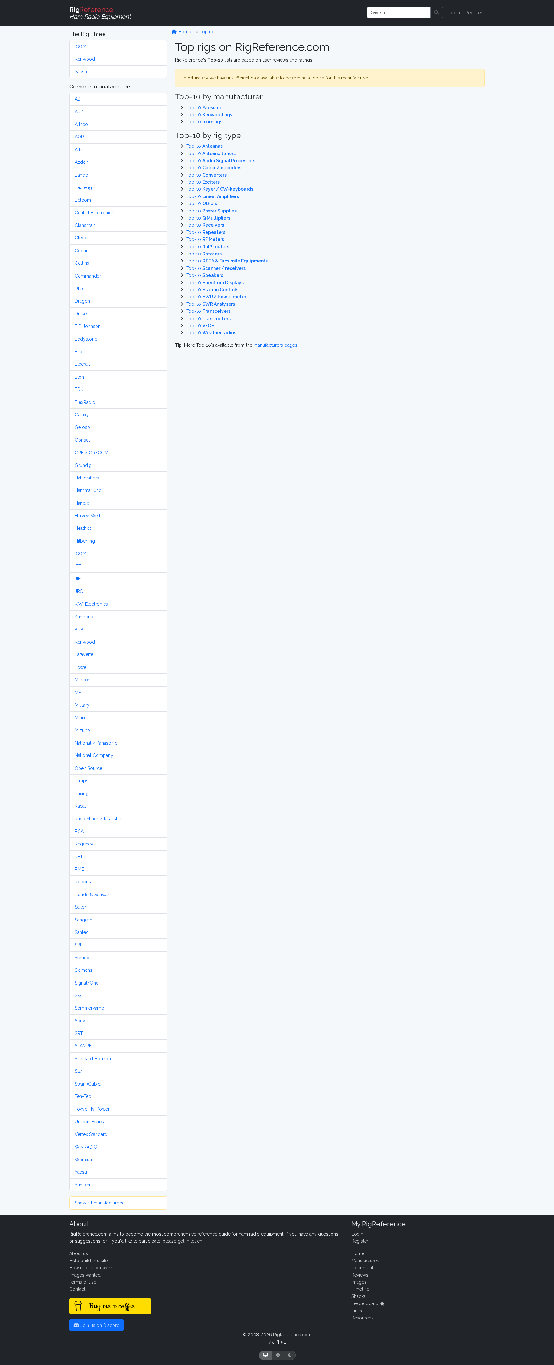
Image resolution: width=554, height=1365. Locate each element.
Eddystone (86, 339)
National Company (94, 755)
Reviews (359, 1275)
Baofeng (83, 187)
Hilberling (85, 541)
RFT (79, 856)
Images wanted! (85, 1275)
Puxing (81, 793)
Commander (88, 276)
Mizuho (82, 730)
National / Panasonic (96, 742)
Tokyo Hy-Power (92, 1108)
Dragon (82, 301)
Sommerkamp (89, 1008)
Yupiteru (83, 1184)
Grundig (83, 465)
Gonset (82, 440)
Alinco (81, 124)
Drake (81, 313)
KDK (79, 629)
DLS (79, 288)
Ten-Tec (83, 1096)
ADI (78, 99)
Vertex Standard (91, 1134)
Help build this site (88, 1260)
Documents (363, 1267)
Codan (81, 250)
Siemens (83, 970)
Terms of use (82, 1282)
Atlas (80, 149)
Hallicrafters (87, 477)
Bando (81, 175)
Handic (82, 503)
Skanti (81, 995)
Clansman (85, 225)
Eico (79, 351)
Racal (80, 806)
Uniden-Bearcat (91, 1121)
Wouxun (83, 1159)
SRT (79, 1033)
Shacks (358, 1296)
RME (79, 869)
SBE (79, 944)
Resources (362, 1317)
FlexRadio (85, 402)
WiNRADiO (86, 1147)
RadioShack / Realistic (98, 818)
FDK (79, 389)
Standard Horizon (93, 1058)
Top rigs (208, 31)
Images (358, 1282)
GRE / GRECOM (91, 452)
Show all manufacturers (99, 1202)
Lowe (80, 667)
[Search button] (436, 12)
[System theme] (265, 1355)
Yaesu (81, 71)
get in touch (190, 1241)
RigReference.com (292, 1334)
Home (184, 31)
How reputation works (92, 1267)
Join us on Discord (99, 1325)
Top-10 (204, 146)
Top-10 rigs (205, 107)
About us (78, 1253)
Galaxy (82, 414)
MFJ (79, 692)
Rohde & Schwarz (93, 894)
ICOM (80, 46)
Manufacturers (366, 1260)
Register (473, 12)
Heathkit (83, 528)
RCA (79, 831)
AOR (79, 136)
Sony (80, 1020)
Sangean (83, 919)
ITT (78, 566)
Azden (81, 162)
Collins (82, 263)
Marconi (83, 679)
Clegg (81, 237)
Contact (77, 1289)
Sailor (80, 907)
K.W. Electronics (91, 604)
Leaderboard (365, 1303)
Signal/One (86, 983)
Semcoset (85, 957)
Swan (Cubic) (88, 1083)
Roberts (83, 881)
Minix (80, 717)
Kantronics (86, 616)
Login (454, 12)
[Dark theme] (289, 1355)
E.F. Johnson (88, 326)
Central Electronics (94, 212)
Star (78, 1071)
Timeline (360, 1289)
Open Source (88, 768)
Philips (81, 780)
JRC (79, 591)
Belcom (83, 200)
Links (356, 1310)
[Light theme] (278, 1355)
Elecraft (82, 364)
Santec (81, 932)
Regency (84, 843)
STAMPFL (84, 1045)
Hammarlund (88, 490)
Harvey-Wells (89, 515)
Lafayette (84, 654)
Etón (79, 376)
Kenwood (85, 59)
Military (82, 705)
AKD (79, 111)
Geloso (82, 427)
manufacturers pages (275, 345)
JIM (78, 578)
